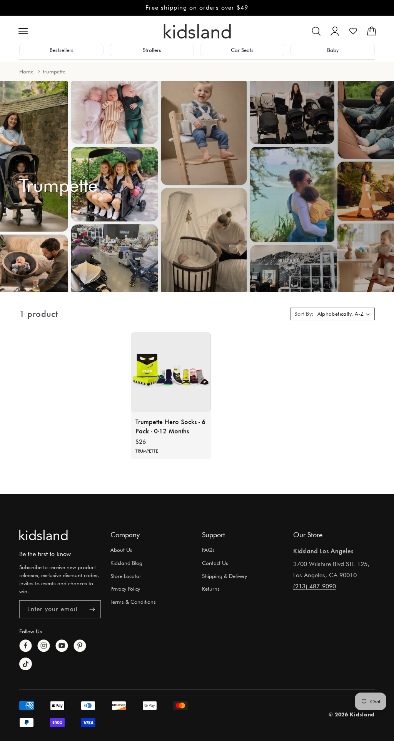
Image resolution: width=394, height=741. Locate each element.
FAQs (208, 550)
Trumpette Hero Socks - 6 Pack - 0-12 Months (170, 426)
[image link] (43, 535)
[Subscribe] (91, 609)
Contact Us (215, 563)
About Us (121, 550)
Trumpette (146, 451)
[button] (23, 31)
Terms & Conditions (133, 602)
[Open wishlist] (353, 31)
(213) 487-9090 (314, 586)
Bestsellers (61, 50)
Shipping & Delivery (224, 576)
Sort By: (303, 314)
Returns (211, 589)
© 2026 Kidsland (352, 714)
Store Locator (125, 576)
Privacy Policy (125, 589)
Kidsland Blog (126, 563)
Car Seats (242, 50)
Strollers (152, 50)
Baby (333, 50)
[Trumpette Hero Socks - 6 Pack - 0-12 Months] (171, 372)
